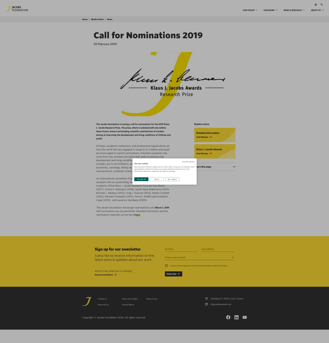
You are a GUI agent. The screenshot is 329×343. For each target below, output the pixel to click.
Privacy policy (188, 162)
